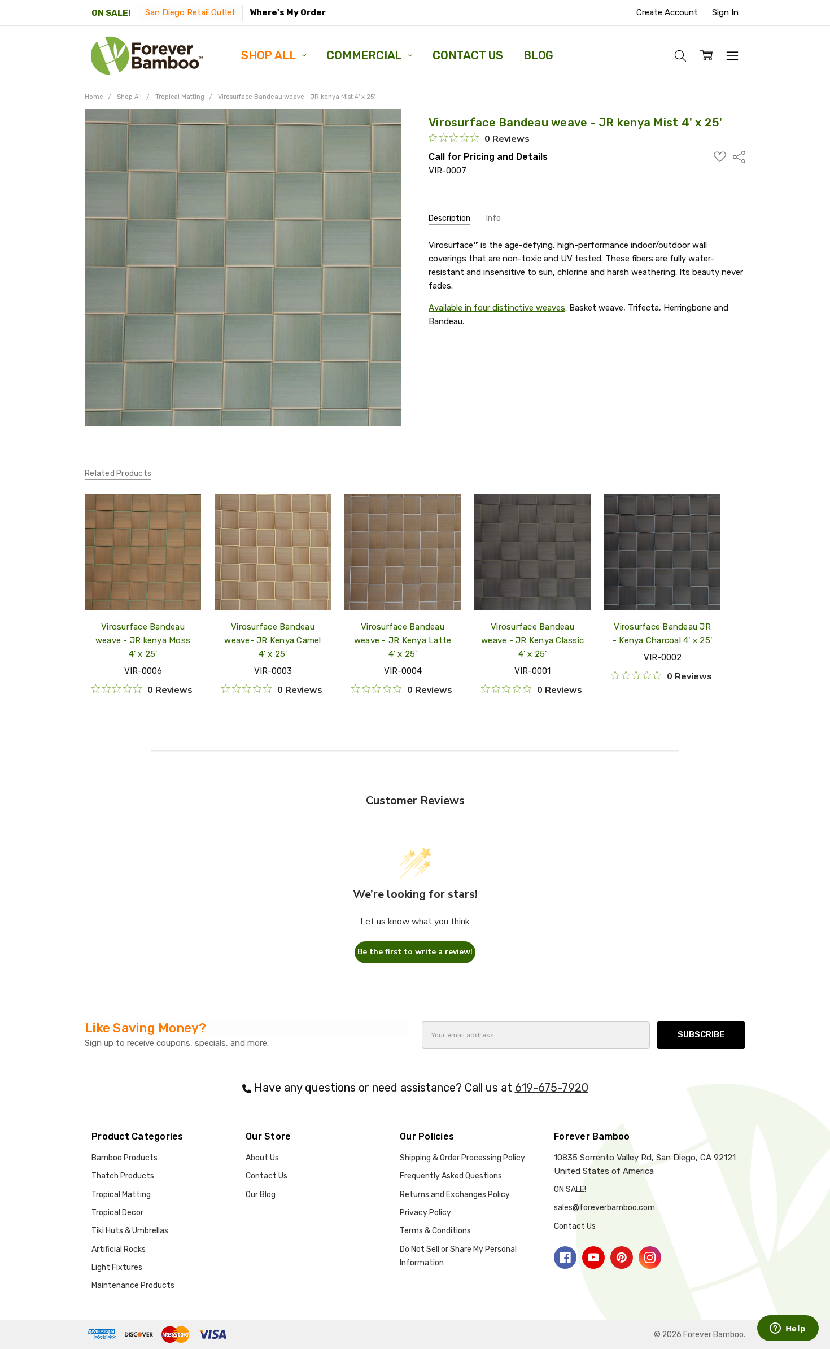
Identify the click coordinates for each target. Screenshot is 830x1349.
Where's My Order (288, 12)
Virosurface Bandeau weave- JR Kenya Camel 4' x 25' (272, 640)
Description (449, 218)
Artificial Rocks (118, 1249)
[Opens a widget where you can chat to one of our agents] (788, 1329)
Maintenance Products (132, 1285)
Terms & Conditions (435, 1231)
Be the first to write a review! (415, 951)
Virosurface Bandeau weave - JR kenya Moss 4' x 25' (142, 640)
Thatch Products (122, 1176)
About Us (262, 1158)
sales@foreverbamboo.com (604, 1207)
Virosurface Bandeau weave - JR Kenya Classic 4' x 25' (532, 640)
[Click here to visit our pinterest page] (621, 1257)
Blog (538, 55)
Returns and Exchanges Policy (455, 1194)
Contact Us (468, 55)
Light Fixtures (116, 1267)
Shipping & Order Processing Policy (462, 1158)
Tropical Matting (121, 1194)
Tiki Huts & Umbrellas (129, 1231)
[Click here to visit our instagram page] (650, 1257)
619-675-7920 (551, 1087)
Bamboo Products (124, 1158)
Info (493, 218)
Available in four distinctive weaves (497, 308)
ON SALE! (111, 13)
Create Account (667, 12)
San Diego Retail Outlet (190, 12)
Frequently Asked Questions (451, 1176)
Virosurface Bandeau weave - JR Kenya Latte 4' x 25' (403, 640)
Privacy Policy (425, 1212)
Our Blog (261, 1194)
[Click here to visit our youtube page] (593, 1257)
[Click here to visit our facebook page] (565, 1257)
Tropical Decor (117, 1212)
